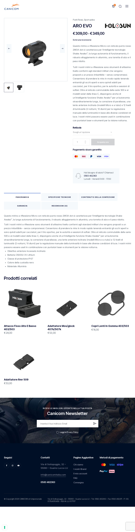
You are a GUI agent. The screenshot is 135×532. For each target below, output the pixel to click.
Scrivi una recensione (82, 40)
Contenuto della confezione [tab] (98, 197)
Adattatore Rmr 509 (16, 379)
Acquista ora (103, 142)
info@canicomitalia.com (53, 474)
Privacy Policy (72, 432)
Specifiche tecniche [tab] (59, 197)
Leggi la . (69, 432)
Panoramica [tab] (22, 197)
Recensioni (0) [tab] (60, 206)
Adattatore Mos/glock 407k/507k (61, 328)
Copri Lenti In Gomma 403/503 (110, 326)
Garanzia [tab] (22, 206)
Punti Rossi (78, 19)
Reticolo (77, 127)
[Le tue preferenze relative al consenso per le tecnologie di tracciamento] (4, 527)
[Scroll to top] (129, 510)
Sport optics (89, 19)
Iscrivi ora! (94, 424)
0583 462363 (90, 175)
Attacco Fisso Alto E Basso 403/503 (20, 328)
